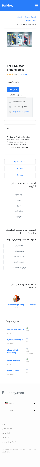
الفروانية (19, 216)
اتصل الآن (13, 89)
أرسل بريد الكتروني (16, 94)
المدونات (6, 438)
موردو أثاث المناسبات (19, 267)
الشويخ (19, 205)
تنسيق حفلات (19, 251)
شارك (21, 168)
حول (4, 424)
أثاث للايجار (19, 245)
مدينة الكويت (19, 194)
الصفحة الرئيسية (30, 17)
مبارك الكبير (19, 211)
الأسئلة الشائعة (9, 442)
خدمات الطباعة (31, 20)
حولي (19, 200)
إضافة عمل (7, 429)
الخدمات (19, 17)
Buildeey (7, 5)
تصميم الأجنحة (19, 262)
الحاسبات (6, 433)
